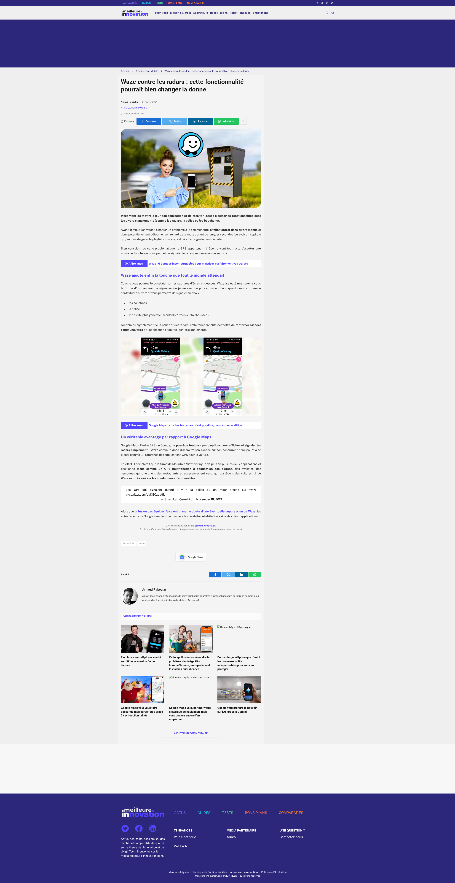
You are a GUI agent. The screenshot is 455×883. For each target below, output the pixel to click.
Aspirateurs (200, 12)
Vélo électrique (185, 837)
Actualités (128, 543)
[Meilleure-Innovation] (135, 13)
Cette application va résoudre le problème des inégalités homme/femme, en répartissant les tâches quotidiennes (189, 663)
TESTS (159, 3)
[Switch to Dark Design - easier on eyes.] (327, 12)
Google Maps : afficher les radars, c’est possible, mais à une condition (195, 425)
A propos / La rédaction (244, 872)
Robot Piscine (219, 12)
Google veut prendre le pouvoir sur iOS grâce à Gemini (237, 709)
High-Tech (161, 12)
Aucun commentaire (134, 113)
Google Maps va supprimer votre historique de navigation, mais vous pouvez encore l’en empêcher (190, 713)
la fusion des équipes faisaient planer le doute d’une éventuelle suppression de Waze (195, 511)
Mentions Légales (178, 872)
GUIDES (146, 3)
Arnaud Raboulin (154, 589)
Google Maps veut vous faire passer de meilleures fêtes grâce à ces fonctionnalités (142, 711)
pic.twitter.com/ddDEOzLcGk (145, 494)
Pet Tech (180, 846)
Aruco (231, 837)
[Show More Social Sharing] (243, 121)
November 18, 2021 (209, 499)
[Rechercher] (332, 13)
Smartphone (260, 12)
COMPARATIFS (195, 3)
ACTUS (180, 813)
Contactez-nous (291, 837)
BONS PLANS (175, 3)
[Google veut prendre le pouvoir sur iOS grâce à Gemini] (239, 689)
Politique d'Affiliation (274, 872)
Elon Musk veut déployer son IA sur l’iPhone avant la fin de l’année (141, 661)
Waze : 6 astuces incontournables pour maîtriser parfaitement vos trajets (198, 263)
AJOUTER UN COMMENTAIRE (191, 733)
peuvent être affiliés (205, 525)
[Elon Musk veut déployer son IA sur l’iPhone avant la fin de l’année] (142, 639)
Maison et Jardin (180, 12)
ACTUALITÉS (130, 3)
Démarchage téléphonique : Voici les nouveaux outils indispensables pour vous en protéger (238, 663)
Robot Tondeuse (240, 12)
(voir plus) (193, 600)
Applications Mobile (147, 71)
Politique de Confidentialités (210, 872)
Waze (142, 543)
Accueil (125, 71)
